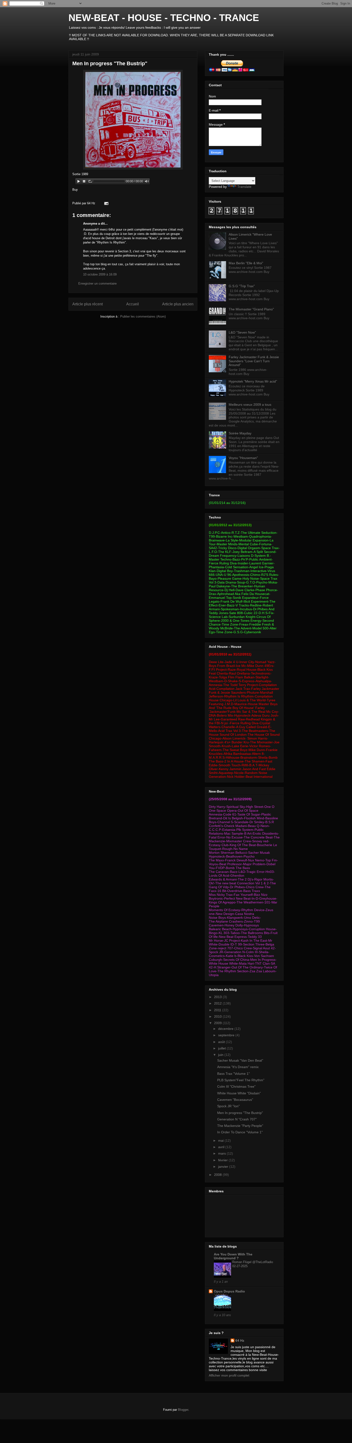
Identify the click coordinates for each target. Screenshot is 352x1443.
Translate (244, 187)
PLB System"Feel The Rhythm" (240, 1080)
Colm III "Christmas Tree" (236, 1086)
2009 (218, 1023)
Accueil (132, 304)
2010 (218, 1016)
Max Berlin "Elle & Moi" (246, 263)
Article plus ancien (177, 304)
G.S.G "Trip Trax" (242, 286)
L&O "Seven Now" (242, 332)
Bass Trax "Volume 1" (233, 1073)
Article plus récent (87, 304)
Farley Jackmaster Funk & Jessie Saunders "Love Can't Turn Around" (254, 361)
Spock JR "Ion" (228, 1106)
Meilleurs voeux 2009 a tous (250, 404)
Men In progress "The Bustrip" (109, 63)
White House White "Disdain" (239, 1093)
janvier (223, 1166)
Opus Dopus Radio (229, 1291)
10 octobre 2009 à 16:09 (100, 274)
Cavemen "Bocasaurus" (235, 1100)
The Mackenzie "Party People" (240, 1126)
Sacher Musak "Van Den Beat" (240, 1060)
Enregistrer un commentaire (97, 283)
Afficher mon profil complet (229, 1375)
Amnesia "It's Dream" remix (238, 1067)
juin (221, 1055)
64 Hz (239, 1340)
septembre (226, 1035)
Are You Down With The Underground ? (233, 1256)
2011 (218, 1010)
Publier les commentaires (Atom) (143, 316)
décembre (226, 1029)
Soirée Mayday (240, 433)
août (222, 1042)
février (223, 1160)
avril (221, 1147)
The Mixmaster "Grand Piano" (251, 309)
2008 (218, 1175)
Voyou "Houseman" (243, 458)
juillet (222, 1048)
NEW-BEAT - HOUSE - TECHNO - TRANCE (163, 17)
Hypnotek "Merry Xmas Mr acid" (253, 381)
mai (221, 1140)
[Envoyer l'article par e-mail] (105, 203)
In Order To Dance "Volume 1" (240, 1132)
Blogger (183, 1409)
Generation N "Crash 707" (237, 1119)
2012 (218, 1003)
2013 (218, 997)
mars (222, 1153)
